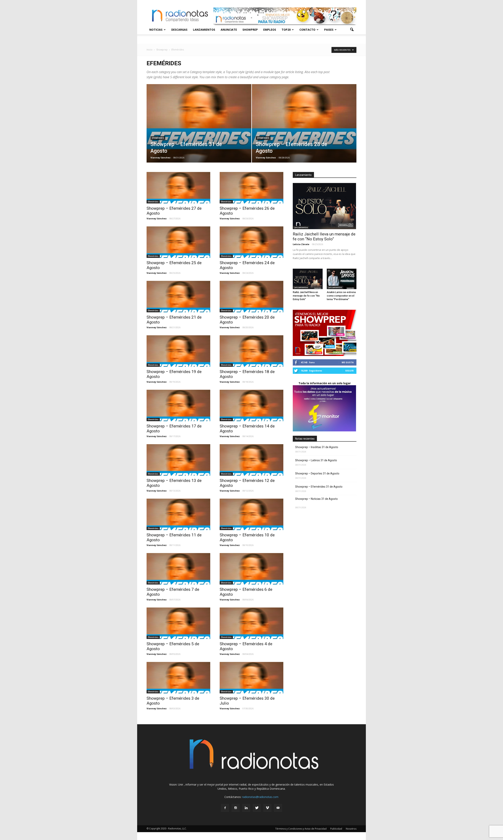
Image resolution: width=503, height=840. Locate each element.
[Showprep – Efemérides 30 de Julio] (251, 677)
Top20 (286, 29)
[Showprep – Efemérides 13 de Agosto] (178, 460)
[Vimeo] (267, 808)
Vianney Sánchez (161, 157)
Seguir (349, 370)
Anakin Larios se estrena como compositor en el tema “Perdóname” (341, 296)
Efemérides (158, 138)
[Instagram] (236, 808)
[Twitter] (257, 808)
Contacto (307, 29)
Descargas (179, 29)
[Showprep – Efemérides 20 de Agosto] (251, 296)
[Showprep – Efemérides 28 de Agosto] (304, 129)
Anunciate (229, 29)
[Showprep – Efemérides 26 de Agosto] (251, 187)
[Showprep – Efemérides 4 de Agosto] (251, 623)
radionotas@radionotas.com (260, 797)
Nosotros (351, 828)
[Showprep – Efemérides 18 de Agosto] (251, 351)
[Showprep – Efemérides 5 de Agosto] (178, 623)
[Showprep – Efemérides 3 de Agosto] (178, 677)
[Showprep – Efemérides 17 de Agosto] (178, 405)
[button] (351, 29)
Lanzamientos (204, 29)
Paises (328, 29)
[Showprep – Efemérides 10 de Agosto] (251, 514)
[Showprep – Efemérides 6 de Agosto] (251, 569)
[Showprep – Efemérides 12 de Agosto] (251, 460)
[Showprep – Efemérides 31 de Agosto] (199, 129)
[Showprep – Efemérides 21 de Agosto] (178, 296)
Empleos (269, 29)
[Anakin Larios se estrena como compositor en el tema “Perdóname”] (342, 279)
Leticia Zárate (301, 244)
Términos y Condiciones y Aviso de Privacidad (301, 828)
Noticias (155, 29)
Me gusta (348, 362)
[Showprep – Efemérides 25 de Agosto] (178, 242)
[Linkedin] (246, 808)
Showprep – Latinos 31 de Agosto (323, 460)
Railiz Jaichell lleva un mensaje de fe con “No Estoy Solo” (324, 236)
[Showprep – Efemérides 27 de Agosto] (178, 187)
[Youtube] (278, 808)
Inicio (149, 49)
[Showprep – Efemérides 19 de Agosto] (178, 351)
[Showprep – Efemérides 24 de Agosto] (251, 242)
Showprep (250, 29)
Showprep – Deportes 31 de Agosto (320, 473)
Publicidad (336, 828)
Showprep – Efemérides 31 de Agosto (321, 486)
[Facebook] (225, 808)
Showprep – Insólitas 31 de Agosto (323, 447)
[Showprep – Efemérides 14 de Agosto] (251, 405)
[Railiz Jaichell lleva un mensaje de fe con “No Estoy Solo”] (324, 206)
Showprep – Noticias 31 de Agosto (322, 501)
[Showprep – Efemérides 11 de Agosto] (178, 514)
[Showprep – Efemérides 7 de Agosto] (178, 569)
